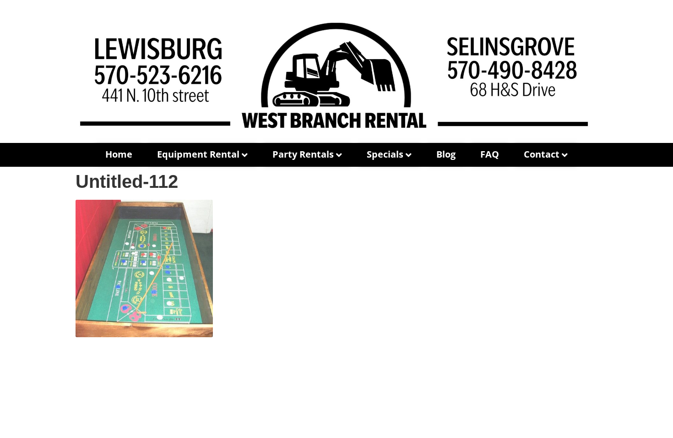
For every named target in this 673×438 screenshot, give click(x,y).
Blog (446, 154)
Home (118, 154)
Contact (541, 154)
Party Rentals (303, 154)
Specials (385, 154)
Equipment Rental (198, 154)
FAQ (489, 154)
